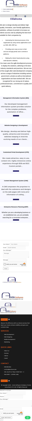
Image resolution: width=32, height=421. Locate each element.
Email (5, 247)
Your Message (7, 250)
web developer (17, 86)
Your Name (6, 244)
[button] (16, 15)
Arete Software (16, 385)
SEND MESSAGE (6, 417)
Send (5, 268)
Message (5, 260)
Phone (2, 396)
